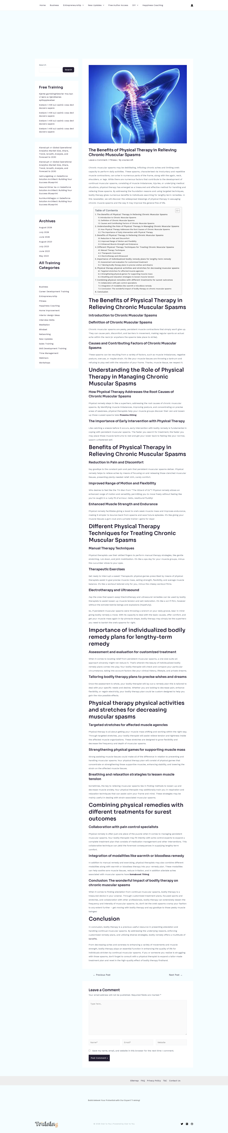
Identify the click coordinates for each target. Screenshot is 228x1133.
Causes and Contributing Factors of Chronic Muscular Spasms (127, 223)
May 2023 (44, 256)
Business (54, 5)
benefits (93, 939)
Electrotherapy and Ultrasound (114, 256)
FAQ (143, 1080)
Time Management (48, 353)
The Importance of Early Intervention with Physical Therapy (127, 232)
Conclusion (102, 292)
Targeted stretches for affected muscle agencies (122, 271)
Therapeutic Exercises (111, 253)
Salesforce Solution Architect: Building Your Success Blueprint (55, 179)
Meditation (44, 324)
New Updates (95, 5)
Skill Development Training (52, 348)
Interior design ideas (49, 315)
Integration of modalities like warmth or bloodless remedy (126, 286)
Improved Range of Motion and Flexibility (118, 241)
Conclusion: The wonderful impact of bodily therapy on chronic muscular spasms (136, 289)
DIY (134, 5)
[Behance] (187, 1124)
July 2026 (44, 232)
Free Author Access (118, 5)
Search (42, 65)
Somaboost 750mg (139, 874)
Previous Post (101, 975)
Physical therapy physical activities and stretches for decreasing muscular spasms (138, 268)
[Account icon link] (192, 5)
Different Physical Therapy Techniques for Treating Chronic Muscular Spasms (135, 247)
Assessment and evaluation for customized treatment (124, 262)
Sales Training (46, 343)
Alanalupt (44, 147)
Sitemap (134, 1080)
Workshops (44, 362)
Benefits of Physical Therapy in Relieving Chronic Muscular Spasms (130, 235)
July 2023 (44, 246)
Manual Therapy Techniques (113, 250)
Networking (45, 334)
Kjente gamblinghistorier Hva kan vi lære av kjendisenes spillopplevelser (56, 97)
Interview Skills (46, 320)
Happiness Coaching (152, 5)
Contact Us (174, 1080)
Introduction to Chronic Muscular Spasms (118, 217)
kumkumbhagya (47, 198)
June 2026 (44, 237)
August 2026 (45, 227)
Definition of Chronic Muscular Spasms (118, 220)
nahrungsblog (46, 176)
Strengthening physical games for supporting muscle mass (127, 274)
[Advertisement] (114, 30)
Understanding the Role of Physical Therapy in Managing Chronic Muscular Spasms (138, 226)
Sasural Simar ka (47, 187)
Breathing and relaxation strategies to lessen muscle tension (127, 277)
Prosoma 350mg (128, 415)
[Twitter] (182, 1124)
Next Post (175, 975)
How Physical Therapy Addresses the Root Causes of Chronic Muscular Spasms (135, 229)
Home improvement (49, 310)
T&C (165, 1080)
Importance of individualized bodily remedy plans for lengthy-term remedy (134, 259)
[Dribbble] (192, 1124)
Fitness (42, 301)
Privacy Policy (154, 1080)
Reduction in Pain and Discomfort (115, 238)
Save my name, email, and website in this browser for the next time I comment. (133, 1050)
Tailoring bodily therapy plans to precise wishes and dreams (127, 265)
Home (43, 5)
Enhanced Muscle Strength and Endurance (119, 244)
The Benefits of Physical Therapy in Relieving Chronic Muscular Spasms (132, 214)
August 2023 (45, 241)
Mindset (43, 329)
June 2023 (44, 251)
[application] (82, 5)
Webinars (43, 358)
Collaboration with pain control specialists (119, 283)
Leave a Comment (98, 160)
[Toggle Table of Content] (176, 210)
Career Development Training (54, 291)
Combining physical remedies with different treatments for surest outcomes (135, 280)
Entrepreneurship (72, 5)
